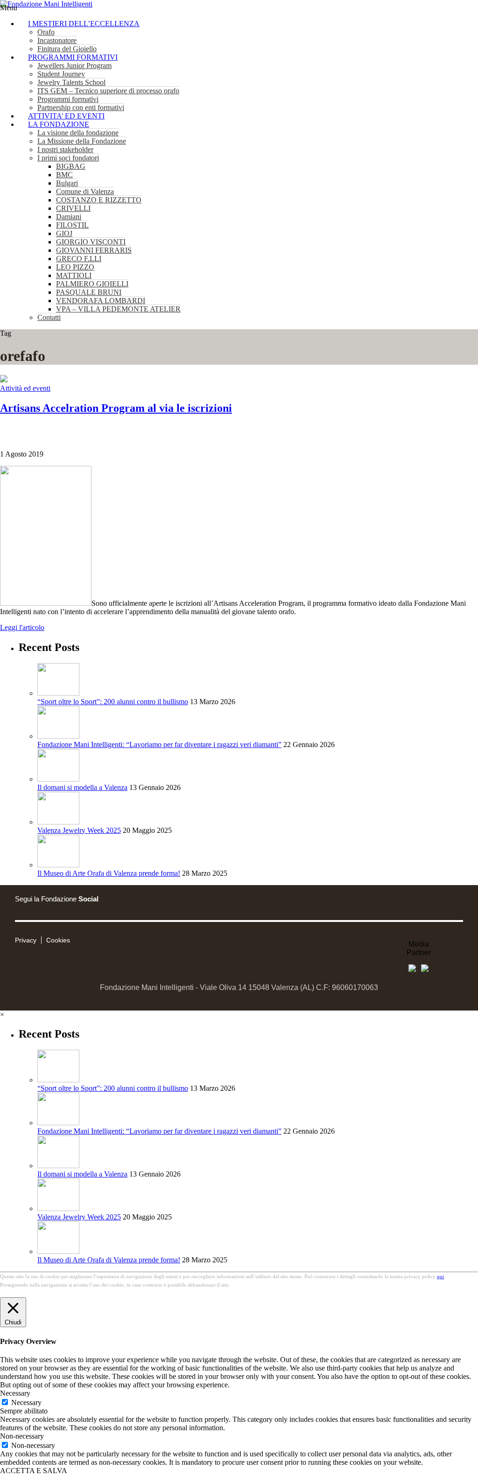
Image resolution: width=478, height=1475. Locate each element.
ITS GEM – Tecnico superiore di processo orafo (108, 91)
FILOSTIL (72, 225)
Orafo (46, 32)
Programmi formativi (67, 99)
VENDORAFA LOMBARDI (100, 301)
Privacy (25, 940)
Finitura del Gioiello (67, 49)
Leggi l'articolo (22, 627)
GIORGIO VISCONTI (91, 242)
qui (440, 1276)
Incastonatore (57, 40)
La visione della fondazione (78, 133)
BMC (64, 175)
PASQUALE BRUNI (88, 292)
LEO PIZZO (75, 267)
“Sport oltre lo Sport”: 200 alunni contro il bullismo (112, 702)
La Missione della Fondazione (81, 141)
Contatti (49, 317)
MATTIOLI (73, 275)
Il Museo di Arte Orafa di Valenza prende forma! (108, 873)
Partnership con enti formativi (80, 107)
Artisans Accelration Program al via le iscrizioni (116, 408)
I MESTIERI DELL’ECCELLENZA (84, 24)
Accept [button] (426, 1470)
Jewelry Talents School (71, 82)
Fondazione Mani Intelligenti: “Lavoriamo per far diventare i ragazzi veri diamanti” (159, 744)
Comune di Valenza (85, 191)
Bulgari (67, 183)
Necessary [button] (15, 1393)
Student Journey (61, 74)
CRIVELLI (73, 208)
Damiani (68, 217)
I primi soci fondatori (68, 158)
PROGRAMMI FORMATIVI (73, 57)
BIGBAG (70, 166)
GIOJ (64, 233)
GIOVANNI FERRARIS (94, 250)
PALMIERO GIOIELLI (92, 284)
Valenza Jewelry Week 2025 (79, 830)
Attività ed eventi (25, 388)
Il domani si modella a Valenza (82, 787)
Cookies (58, 940)
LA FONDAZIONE (58, 124)
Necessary (26, 1402)
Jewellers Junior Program (74, 65)
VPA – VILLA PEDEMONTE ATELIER (118, 309)
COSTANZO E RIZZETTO (98, 200)
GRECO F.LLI (78, 259)
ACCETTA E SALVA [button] (33, 1471)
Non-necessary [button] (22, 1436)
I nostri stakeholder (65, 149)
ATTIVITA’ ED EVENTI (66, 116)
